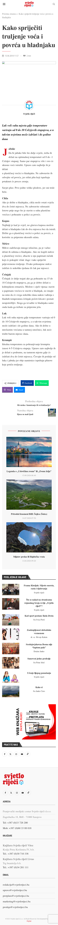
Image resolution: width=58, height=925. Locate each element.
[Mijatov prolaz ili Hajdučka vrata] (29, 537)
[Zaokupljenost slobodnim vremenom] (10, 634)
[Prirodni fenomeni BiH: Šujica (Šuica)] (29, 495)
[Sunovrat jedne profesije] (10, 662)
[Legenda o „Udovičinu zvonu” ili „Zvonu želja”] (29, 452)
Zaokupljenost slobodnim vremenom (39, 631)
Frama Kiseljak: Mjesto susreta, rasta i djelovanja (39, 587)
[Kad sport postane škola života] (10, 620)
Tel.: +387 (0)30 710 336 (15, 853)
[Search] (53, 4)
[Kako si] (10, 691)
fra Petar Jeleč (39, 662)
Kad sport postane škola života (39, 615)
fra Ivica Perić (39, 619)
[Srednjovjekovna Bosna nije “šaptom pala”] (10, 648)
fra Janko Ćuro (39, 691)
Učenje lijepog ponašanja (39, 673)
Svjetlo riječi (29, 113)
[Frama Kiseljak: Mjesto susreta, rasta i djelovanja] (10, 589)
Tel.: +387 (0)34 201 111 (15, 867)
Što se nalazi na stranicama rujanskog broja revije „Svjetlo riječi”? (39, 603)
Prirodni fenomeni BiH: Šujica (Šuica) (29, 514)
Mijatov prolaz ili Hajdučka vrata (29, 556)
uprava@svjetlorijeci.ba (15, 890)
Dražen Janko (39, 651)
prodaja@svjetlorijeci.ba (15, 907)
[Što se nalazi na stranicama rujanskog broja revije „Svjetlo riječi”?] (10, 604)
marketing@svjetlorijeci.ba (16, 901)
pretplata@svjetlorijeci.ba (16, 895)
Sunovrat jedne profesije (39, 658)
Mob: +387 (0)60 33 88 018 (17, 828)
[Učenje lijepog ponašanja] (10, 677)
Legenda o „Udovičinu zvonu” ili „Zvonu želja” (29, 471)
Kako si (39, 687)
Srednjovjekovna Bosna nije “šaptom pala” (39, 646)
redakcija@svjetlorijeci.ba (16, 884)
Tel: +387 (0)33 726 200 (15, 822)
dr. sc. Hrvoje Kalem (39, 637)
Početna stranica (9, 13)
